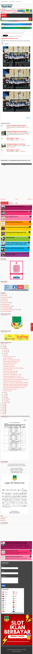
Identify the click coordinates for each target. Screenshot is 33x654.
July (4, 395)
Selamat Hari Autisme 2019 (9, 356)
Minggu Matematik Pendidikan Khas (14, 222)
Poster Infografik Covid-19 (11, 216)
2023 (3, 408)
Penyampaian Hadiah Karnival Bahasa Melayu (13, 368)
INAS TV (4, 300)
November (5, 402)
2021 (3, 405)
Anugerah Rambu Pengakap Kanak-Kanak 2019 (16, 211)
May (4, 392)
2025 (3, 412)
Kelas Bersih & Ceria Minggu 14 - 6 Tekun (12, 374)
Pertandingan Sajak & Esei (9, 366)
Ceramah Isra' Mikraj (7, 358)
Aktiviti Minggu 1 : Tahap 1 (13, 138)
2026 (3, 413)
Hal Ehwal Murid (5, 297)
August (5, 397)
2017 (3, 345)
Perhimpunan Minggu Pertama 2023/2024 (17, 131)
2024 (3, 410)
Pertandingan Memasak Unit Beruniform (14, 206)
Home (16, 199)
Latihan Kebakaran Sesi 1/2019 (10, 363)
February (5, 351)
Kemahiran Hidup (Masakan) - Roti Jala (11, 376)
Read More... (23, 139)
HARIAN (4, 299)
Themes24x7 (18, 651)
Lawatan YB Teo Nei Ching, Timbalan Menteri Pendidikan (15, 382)
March (4, 353)
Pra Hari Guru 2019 (7, 391)
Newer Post (3, 199)
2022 (3, 407)
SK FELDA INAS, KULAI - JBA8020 (19, 649)
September (5, 399)
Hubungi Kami (12, 1)
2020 (3, 404)
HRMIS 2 (4, 520)
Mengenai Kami (4, 1)
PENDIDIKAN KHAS (6, 306)
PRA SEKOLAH (5, 311)
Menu (4, 15)
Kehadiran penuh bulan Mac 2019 (10, 371)
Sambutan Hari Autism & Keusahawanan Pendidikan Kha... (16, 379)
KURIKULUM (5, 304)
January (5, 350)
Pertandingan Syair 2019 (8, 364)
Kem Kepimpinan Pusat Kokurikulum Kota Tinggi (17, 227)
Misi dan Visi (19, 1)
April (4, 355)
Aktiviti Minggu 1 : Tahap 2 (13, 150)
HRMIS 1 (4, 518)
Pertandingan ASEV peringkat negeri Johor (15, 232)
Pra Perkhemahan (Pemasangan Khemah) (12, 381)
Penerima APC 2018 (7, 369)
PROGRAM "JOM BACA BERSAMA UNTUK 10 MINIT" (15, 386)
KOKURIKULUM (5, 302)
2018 (3, 346)
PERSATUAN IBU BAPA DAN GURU (10, 309)
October (5, 400)
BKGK (3, 295)
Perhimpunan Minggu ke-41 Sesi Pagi (16, 144)
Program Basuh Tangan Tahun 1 (10, 389)
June (4, 394)
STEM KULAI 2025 (9, 237)
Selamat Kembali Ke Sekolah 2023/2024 (16, 125)
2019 (3, 348)
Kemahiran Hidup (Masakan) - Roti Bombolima (13, 377)
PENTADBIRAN (18, 36)
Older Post (30, 199)
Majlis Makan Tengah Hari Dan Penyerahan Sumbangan (15, 384)
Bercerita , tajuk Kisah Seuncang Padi (14, 248)
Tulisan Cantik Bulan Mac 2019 (10, 373)
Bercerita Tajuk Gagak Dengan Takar (11, 361)
